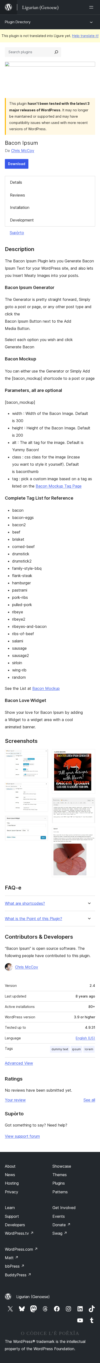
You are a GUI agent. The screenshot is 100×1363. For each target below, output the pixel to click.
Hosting (12, 1183)
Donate (61, 1224)
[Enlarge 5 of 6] (88, 804)
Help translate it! (85, 36)
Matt (11, 1257)
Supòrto (17, 232)
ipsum (76, 1049)
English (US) (85, 1038)
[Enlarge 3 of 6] (41, 822)
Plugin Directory (18, 22)
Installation (19, 207)
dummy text (59, 1049)
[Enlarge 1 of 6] (41, 755)
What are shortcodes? (25, 903)
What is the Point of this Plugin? (33, 918)
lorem (89, 1049)
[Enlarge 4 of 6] (88, 755)
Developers (15, 1224)
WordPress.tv (19, 1233)
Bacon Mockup (46, 688)
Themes (59, 1174)
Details (16, 182)
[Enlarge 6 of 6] (88, 833)
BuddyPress (18, 1274)
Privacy (11, 1191)
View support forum (22, 1136)
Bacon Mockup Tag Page (59, 486)
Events (58, 1216)
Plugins (58, 1183)
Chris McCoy (22, 150)
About (10, 1166)
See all (89, 1099)
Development (22, 220)
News (10, 1174)
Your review (15, 1099)
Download (16, 164)
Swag (59, 1233)
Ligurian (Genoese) (33, 1296)
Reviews (17, 195)
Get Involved (64, 1207)
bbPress (15, 1266)
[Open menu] (92, 7)
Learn (10, 1207)
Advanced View (19, 1063)
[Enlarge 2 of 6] (41, 788)
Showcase (61, 1166)
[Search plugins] (56, 52)
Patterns (60, 1191)
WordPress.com (21, 1249)
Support (12, 1216)
